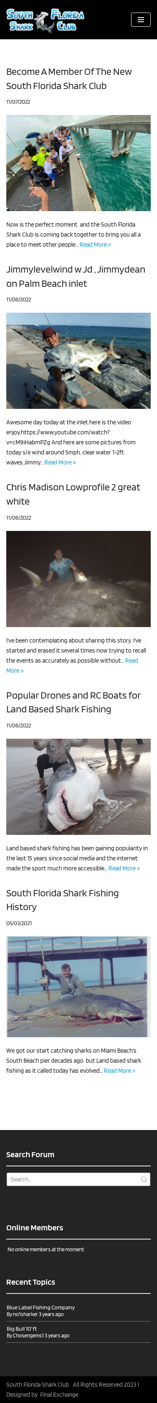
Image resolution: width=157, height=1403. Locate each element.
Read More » (95, 244)
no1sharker (25, 1314)
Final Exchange (59, 1394)
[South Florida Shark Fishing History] (78, 986)
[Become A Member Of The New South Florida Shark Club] (78, 163)
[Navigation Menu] (141, 20)
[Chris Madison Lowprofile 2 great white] (78, 579)
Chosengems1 (28, 1335)
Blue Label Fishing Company (41, 1307)
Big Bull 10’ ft (22, 1328)
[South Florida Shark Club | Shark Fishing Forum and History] (48, 19)
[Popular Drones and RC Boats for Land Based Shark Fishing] (78, 787)
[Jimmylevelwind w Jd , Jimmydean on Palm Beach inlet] (78, 361)
